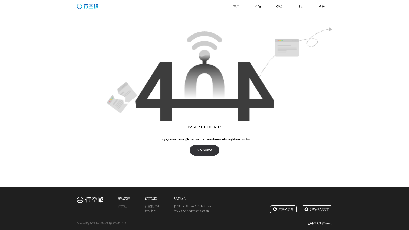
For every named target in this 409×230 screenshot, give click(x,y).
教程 (279, 6)
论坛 (300, 6)
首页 (236, 6)
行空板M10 (152, 211)
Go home (204, 150)
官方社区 (124, 206)
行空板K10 (152, 206)
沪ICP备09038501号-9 (114, 223)
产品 (258, 6)
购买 (322, 6)
